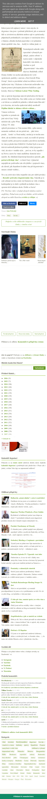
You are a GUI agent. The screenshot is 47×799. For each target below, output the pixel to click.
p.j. (2, 710)
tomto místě (17, 462)
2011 (6, 422)
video (11, 770)
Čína (22, 779)
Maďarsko (18, 761)
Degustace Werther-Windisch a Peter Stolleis (27, 512)
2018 (6, 402)
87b (18, 776)
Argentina (5, 773)
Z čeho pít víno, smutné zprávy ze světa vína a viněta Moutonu (19, 697)
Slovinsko (24, 767)
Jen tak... (16, 215)
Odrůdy (8, 776)
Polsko (29, 773)
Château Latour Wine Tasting (26, 90)
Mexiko (4, 779)
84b (14, 776)
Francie (42, 745)
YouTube (5, 662)
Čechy (26, 761)
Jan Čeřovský (11, 211)
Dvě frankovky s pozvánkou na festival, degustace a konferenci (19, 687)
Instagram (6, 660)
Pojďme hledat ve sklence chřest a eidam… (18, 108)
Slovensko (14, 767)
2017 (6, 404)
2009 (6, 428)
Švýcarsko (28, 779)
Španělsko (34, 745)
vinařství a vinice (8, 745)
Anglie (37, 767)
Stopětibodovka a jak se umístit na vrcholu (26, 616)
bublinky (19, 745)
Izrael (36, 776)
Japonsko (42, 761)
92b (26, 776)
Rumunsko (36, 773)
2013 (6, 416)
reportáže (23, 754)
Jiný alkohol (6, 758)
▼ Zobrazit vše (5, 439)
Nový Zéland (14, 773)
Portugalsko (35, 770)
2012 (6, 419)
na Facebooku (26, 358)
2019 (6, 399)
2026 (6, 378)
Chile (30, 767)
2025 (6, 381)
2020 (6, 396)
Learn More (20, 21)
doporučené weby (8, 751)
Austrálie (4, 770)
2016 (6, 407)
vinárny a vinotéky (15, 764)
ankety (32, 754)
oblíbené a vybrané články (34, 355)
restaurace (41, 758)
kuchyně (42, 764)
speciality (5, 767)
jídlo (15, 758)
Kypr (43, 770)
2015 (6, 410)
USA (43, 767)
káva (43, 773)
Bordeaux (13, 754)
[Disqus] (23, 297)
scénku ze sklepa (28, 197)
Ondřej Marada (6, 700)
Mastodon (6, 671)
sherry (33, 758)
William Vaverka (6, 690)
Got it (31, 21)
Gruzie (22, 773)
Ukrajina (10, 779)
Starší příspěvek (39, 334)
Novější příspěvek (8, 334)
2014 (6, 413)
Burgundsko (40, 751)
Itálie (4, 754)
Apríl (31, 776)
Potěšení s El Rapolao (19, 630)
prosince (9, 437)
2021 (6, 393)
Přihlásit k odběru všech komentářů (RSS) (17, 732)
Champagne (24, 758)
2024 (6, 384)
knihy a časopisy (7, 761)
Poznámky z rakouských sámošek (23, 568)
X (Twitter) (6, 668)
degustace (33, 742)
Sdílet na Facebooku (9, 203)
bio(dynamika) (21, 742)
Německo (21, 751)
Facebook (5, 665)
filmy (8, 215)
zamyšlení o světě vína (10, 748)
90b (22, 776)
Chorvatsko (19, 770)
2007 (6, 434)
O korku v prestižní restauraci (10, 727)
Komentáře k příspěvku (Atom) (31, 341)
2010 (6, 425)
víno (4, 742)
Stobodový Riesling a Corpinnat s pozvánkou (27, 540)
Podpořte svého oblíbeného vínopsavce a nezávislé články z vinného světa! (24, 223)
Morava (30, 751)
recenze (11, 742)
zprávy (26, 745)
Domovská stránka (24, 334)
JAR (3, 776)
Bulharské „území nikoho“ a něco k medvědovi (28, 498)
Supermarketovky (30, 764)
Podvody (34, 761)
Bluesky (32, 203)
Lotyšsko (42, 776)
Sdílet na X (22, 203)
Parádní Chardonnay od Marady (23, 526)
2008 (6, 431)
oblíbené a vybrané (38, 748)
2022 (6, 390)
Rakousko (41, 754)
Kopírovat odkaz (8, 207)
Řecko (27, 770)
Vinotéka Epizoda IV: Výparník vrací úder (26, 554)
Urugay (17, 779)
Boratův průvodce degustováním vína (18, 177)
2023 (6, 387)
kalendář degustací (8, 465)
